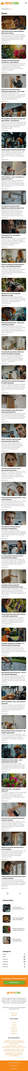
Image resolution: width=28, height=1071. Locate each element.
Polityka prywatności (14, 1062)
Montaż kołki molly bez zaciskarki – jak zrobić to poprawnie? (14, 1054)
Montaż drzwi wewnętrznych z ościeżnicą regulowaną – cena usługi (18, 940)
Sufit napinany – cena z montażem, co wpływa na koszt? (14, 1046)
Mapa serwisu (14, 1065)
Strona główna (5, 9)
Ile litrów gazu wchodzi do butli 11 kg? (13, 149)
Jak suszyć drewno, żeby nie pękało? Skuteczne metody (18, 918)
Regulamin (14, 1068)
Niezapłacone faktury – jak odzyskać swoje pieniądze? (14, 1050)
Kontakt (14, 1015)
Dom (4, 956)
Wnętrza (5, 964)
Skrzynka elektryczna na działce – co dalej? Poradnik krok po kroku (14, 1042)
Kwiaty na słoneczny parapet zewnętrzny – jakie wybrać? (18, 929)
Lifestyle (5, 961)
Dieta (4, 954)
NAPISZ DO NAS (14, 982)
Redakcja (14, 1013)
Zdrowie (5, 966)
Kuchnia (5, 959)
